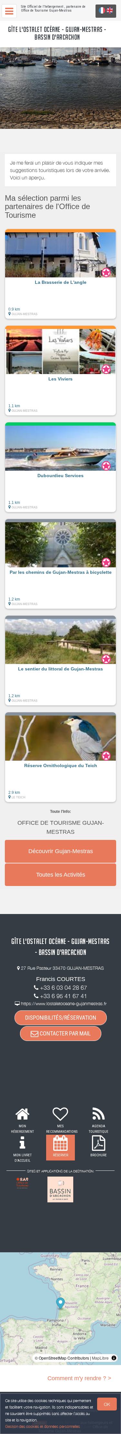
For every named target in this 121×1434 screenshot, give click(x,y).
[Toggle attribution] (114, 1358)
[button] (60, 274)
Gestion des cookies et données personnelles (42, 1426)
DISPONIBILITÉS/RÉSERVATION (60, 1017)
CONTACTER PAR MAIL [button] (64, 1033)
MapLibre (100, 1358)
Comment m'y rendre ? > (79, 1378)
